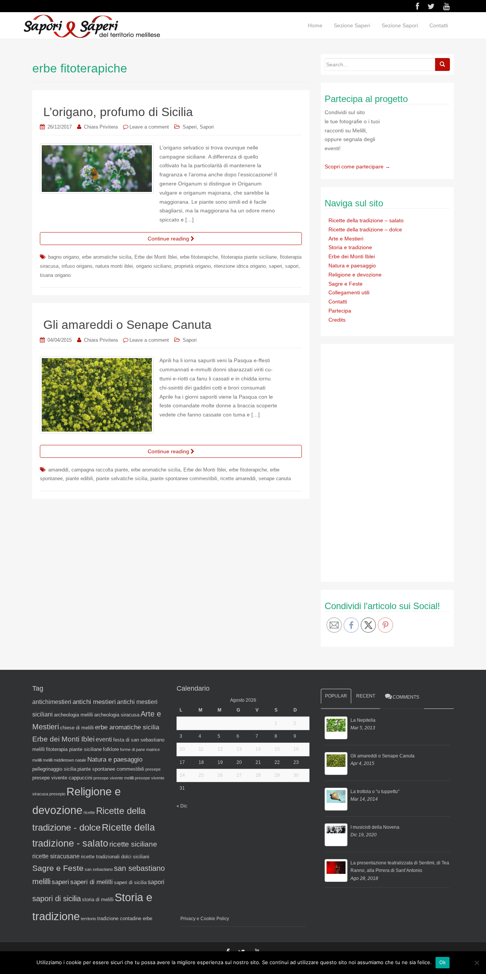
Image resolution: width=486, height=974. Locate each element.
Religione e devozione (355, 275)
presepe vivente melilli (113, 778)
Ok (442, 962)
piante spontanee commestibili (183, 478)
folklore (111, 749)
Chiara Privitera (101, 127)
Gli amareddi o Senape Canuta (127, 324)
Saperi (190, 127)
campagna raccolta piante (99, 470)
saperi (275, 266)
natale (80, 760)
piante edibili (79, 478)
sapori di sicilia (56, 898)
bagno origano (63, 257)
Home (315, 25)
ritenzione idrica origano (240, 266)
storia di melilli (98, 899)
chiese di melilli (77, 727)
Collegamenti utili (348, 292)
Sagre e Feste (345, 284)
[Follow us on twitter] (431, 6)
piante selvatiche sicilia (121, 478)
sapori (291, 266)
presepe (153, 769)
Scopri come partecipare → (357, 166)
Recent (365, 696)
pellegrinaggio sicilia (54, 769)
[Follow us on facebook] (417, 6)
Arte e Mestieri (345, 239)
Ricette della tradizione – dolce (365, 229)
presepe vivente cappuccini (62, 778)
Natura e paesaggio (352, 265)
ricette (89, 812)
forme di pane (132, 749)
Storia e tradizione (350, 247)
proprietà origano (192, 266)
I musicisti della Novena (374, 827)
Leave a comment (149, 127)
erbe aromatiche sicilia (106, 257)
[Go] (442, 64)
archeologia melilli (73, 715)
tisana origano (55, 275)
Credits (337, 320)
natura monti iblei (114, 266)
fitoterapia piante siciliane (249, 257)
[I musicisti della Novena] (336, 834)
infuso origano (77, 266)
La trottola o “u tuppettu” (374, 791)
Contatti (438, 25)
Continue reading (169, 239)
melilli (47, 760)
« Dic (182, 806)
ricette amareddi (238, 478)
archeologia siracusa (116, 715)
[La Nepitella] (336, 727)
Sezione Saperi (352, 25)
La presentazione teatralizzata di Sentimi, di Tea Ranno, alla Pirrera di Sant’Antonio (399, 866)
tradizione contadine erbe (124, 918)
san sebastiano (99, 869)
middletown (64, 760)
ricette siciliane (133, 844)
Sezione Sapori (400, 25)
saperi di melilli (91, 882)
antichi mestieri (94, 701)
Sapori (207, 127)
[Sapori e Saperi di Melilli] (91, 26)
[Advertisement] (382, 461)
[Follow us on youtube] (446, 6)
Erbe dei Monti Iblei (155, 257)
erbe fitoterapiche (199, 257)
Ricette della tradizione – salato (366, 220)
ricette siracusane (56, 856)
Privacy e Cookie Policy (204, 918)
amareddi (58, 470)
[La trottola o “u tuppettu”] (336, 799)
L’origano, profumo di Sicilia (118, 112)
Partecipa (339, 311)
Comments (406, 697)
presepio (57, 794)
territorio (88, 918)
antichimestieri (51, 702)
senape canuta (275, 478)
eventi (104, 739)
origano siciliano (153, 266)
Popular (336, 696)
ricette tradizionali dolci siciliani (115, 856)
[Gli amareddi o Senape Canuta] (336, 763)
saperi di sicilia (130, 882)
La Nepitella (363, 720)
